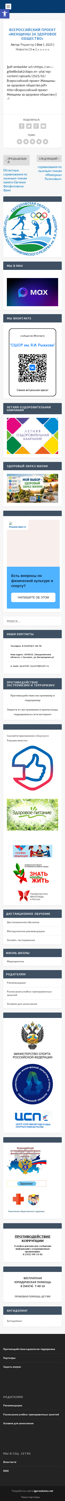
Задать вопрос (12, 1366)
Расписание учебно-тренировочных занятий (31, 1414)
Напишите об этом (33, 597)
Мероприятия (15, 961)
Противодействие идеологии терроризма (29, 1349)
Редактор (27, 44)
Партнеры (9, 1357)
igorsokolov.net (43, 1490)
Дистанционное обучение (23, 922)
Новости (22, 49)
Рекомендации (16, 982)
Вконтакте (9, 1461)
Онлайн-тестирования (21, 940)
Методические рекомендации (26, 931)
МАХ (6, 1470)
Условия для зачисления (22, 1003)
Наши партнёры (30, 1496)
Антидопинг (14, 1320)
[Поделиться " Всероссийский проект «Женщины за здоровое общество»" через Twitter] (28, 126)
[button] (4, 13)
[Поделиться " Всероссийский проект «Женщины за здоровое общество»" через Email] (43, 126)
